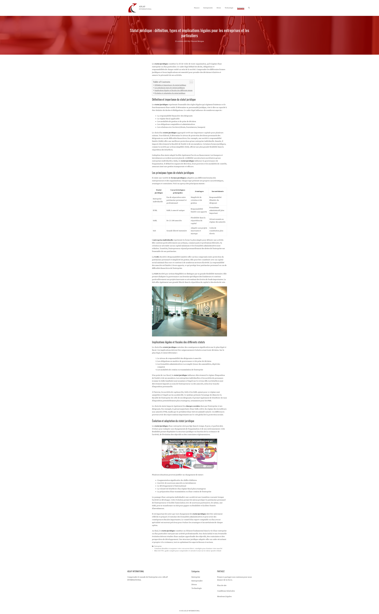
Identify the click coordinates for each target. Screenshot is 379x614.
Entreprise (240, 8)
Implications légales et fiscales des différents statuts (173, 90)
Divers (219, 8)
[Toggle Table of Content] (190, 82)
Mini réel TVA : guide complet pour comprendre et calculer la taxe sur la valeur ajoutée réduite (187, 551)
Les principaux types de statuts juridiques (170, 88)
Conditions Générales (226, 591)
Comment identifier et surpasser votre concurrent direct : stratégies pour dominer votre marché (188, 548)
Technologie (229, 8)
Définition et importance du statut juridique (170, 85)
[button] (249, 7)
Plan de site (222, 585)
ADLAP (142, 6)
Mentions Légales (224, 596)
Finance (196, 8)
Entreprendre (208, 8)
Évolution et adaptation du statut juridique (170, 93)
